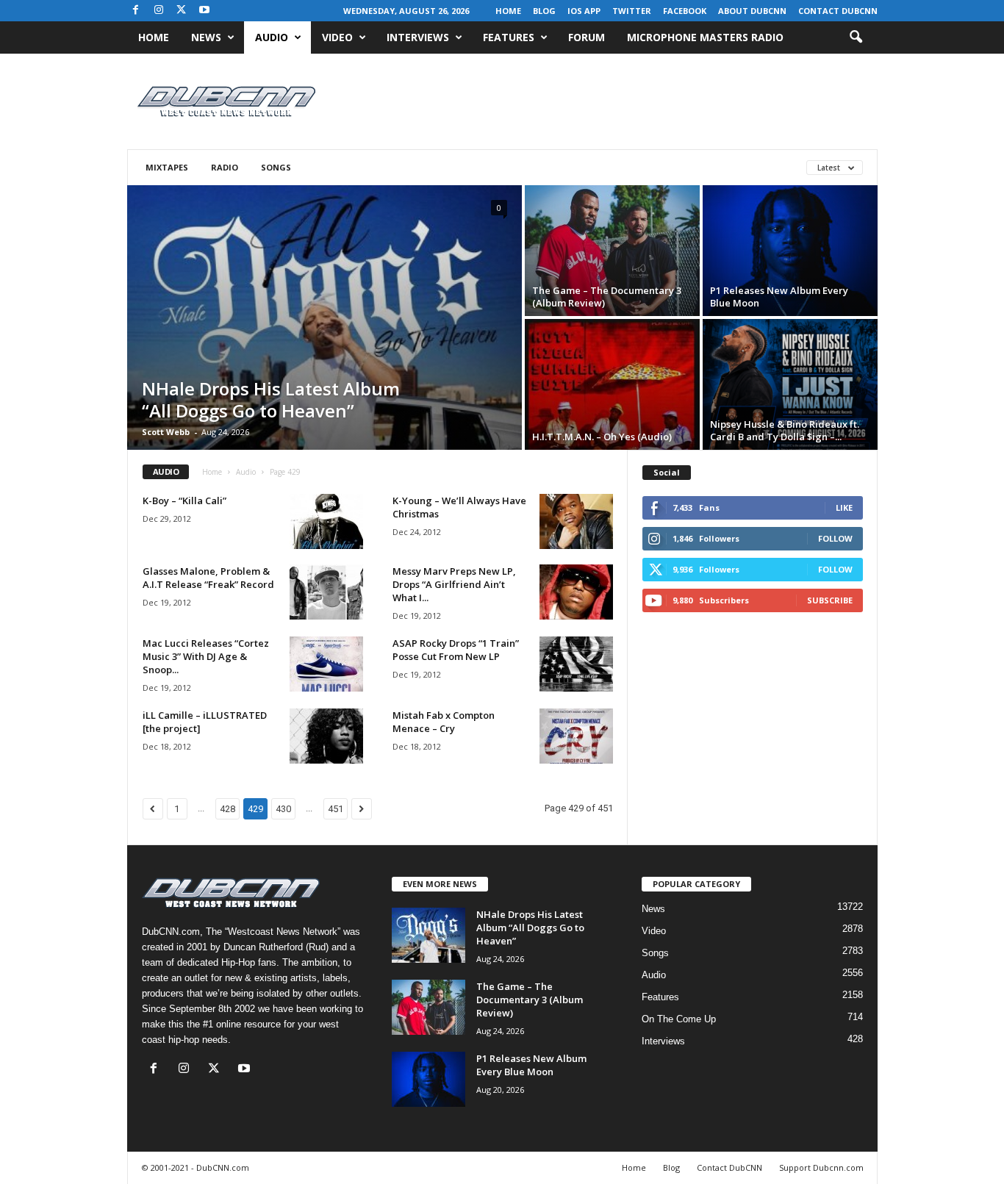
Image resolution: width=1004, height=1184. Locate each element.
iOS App (583, 10)
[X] (181, 10)
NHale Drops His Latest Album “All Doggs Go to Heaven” (271, 399)
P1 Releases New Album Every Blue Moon (779, 296)
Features (508, 37)
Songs (276, 167)
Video (337, 37)
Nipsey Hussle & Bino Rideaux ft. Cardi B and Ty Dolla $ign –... (784, 430)
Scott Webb (166, 431)
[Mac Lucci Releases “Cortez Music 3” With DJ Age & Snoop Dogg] (326, 664)
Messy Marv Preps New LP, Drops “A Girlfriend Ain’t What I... (454, 584)
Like (844, 507)
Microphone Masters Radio (705, 37)
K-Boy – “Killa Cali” (184, 500)
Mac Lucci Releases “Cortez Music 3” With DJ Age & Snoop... (206, 656)
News (206, 37)
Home (508, 10)
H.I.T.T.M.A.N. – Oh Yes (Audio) (602, 436)
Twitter (631, 10)
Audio (271, 37)
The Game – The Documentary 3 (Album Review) (606, 296)
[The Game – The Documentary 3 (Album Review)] (612, 250)
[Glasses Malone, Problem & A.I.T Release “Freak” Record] (326, 592)
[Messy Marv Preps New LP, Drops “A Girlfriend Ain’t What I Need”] (576, 592)
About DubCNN (752, 10)
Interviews (418, 37)
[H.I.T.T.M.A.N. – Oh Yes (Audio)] (612, 384)
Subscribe (830, 600)
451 (335, 808)
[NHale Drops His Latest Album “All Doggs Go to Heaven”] (324, 362)
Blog (544, 10)
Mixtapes (167, 167)
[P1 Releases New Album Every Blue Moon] (790, 250)
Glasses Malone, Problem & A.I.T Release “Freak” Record (208, 577)
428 (227, 808)
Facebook (684, 10)
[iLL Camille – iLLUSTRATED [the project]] (326, 736)
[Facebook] (136, 10)
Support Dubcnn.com (821, 1167)
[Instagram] (159, 10)
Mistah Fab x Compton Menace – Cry (443, 721)
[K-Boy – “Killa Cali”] (326, 521)
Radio (224, 167)
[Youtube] (204, 10)
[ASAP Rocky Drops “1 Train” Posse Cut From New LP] (576, 664)
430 (283, 808)
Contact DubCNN (838, 10)
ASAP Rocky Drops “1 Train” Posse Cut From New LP (455, 649)
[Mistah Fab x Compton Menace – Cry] (576, 736)
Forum (586, 37)
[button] (855, 37)
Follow (835, 538)
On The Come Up (679, 1019)
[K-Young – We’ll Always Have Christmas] (576, 521)
